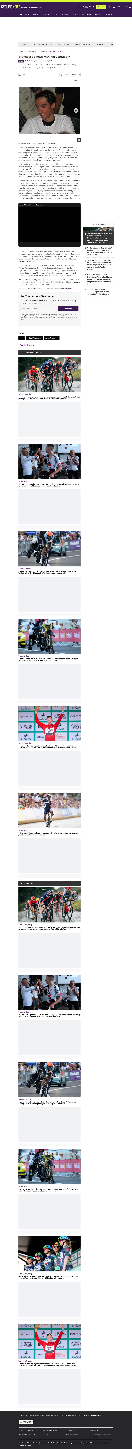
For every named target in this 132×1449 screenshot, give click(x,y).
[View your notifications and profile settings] (119, 7)
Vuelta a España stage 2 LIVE (42, 44)
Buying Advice (85, 14)
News (27, 14)
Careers (45, 1435)
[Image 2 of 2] (76, 110)
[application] (49, 224)
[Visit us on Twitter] (83, 7)
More (108, 14)
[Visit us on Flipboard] (93, 7)
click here (68, 289)
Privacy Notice (25, 316)
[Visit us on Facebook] (80, 7)
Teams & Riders (33, 51)
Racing (36, 14)
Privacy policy (70, 1430)
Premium (64, 14)
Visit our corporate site (92, 1415)
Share (23, 75)
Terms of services (45, 314)
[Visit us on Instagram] (86, 7)
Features (98, 14)
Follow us (65, 75)
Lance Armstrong (51, 338)
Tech (74, 14)
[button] (127, 7)
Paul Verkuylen (32, 61)
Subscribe (101, 7)
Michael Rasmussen (34, 338)
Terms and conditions (26, 1430)
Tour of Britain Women (83, 44)
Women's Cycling (50, 14)
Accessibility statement (27, 1435)
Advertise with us (72, 1435)
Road (21, 338)
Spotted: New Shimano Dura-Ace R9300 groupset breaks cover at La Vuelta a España (98, 292)
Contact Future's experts (50, 1430)
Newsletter (76, 75)
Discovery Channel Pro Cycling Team (52, 51)
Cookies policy (94, 1430)
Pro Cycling (22, 51)
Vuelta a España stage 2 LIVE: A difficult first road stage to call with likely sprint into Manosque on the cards (99, 251)
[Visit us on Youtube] (90, 7)
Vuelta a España (63, 44)
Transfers (100, 44)
